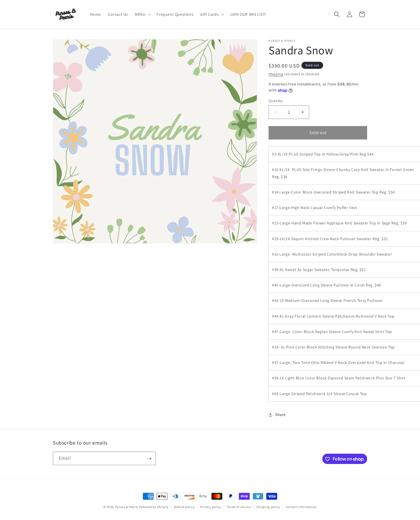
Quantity (276, 100)
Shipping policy (268, 507)
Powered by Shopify (154, 507)
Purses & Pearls (127, 507)
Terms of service (239, 507)
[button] (142, 14)
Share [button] (280, 414)
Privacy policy (210, 507)
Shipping (276, 74)
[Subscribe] (149, 458)
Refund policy (184, 507)
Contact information (301, 507)
